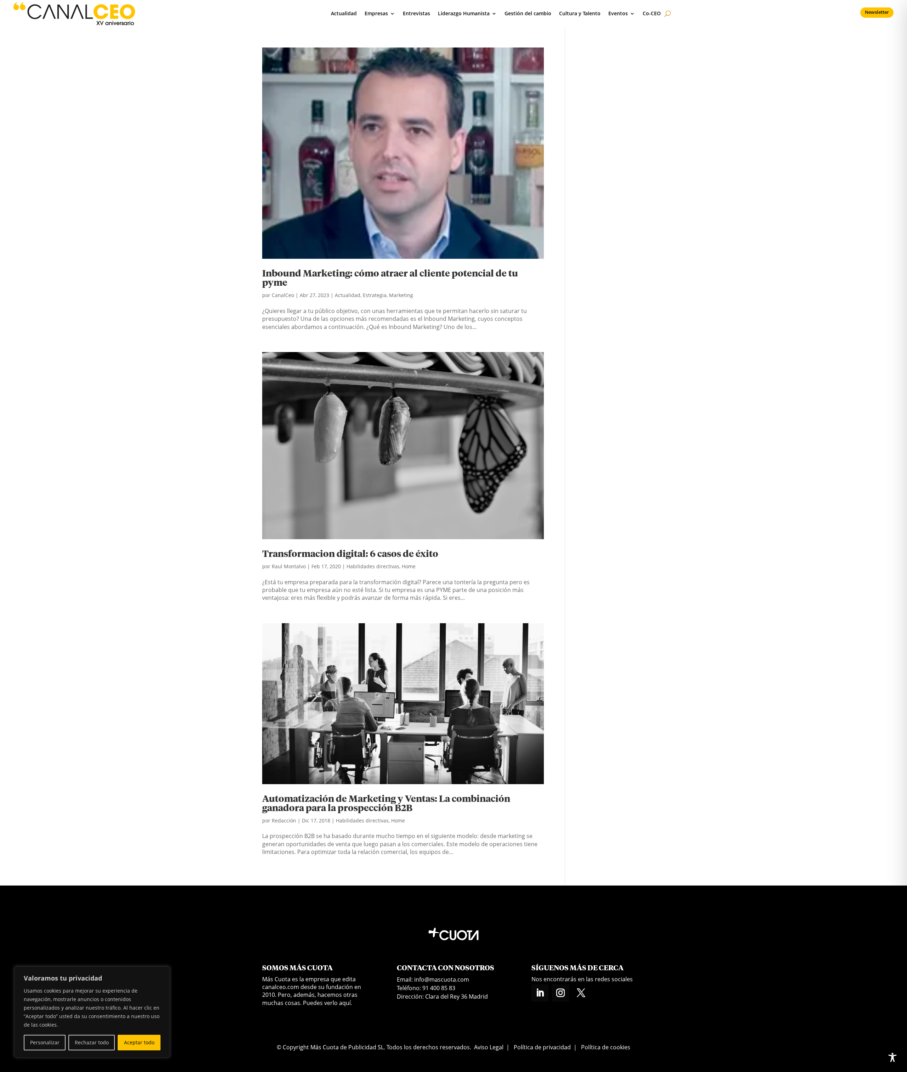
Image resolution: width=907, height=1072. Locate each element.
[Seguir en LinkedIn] (539, 992)
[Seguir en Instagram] (560, 992)
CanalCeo (283, 295)
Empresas (376, 13)
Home (409, 566)
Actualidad (344, 13)
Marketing (401, 295)
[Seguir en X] (581, 992)
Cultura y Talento (580, 13)
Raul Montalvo (289, 566)
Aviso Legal (488, 1047)
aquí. (345, 1003)
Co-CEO (652, 13)
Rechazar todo (92, 1042)
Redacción (284, 820)
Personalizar (45, 1042)
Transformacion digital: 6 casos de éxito (350, 554)
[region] (92, 1012)
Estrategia (375, 295)
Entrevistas (416, 13)
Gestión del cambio (528, 13)
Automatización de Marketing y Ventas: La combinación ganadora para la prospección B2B (386, 804)
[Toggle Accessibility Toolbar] (892, 1057)
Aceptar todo (139, 1042)
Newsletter (877, 12)
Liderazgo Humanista (464, 13)
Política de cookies (605, 1047)
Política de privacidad (542, 1047)
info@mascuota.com (441, 979)
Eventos (618, 13)
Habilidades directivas (373, 566)
